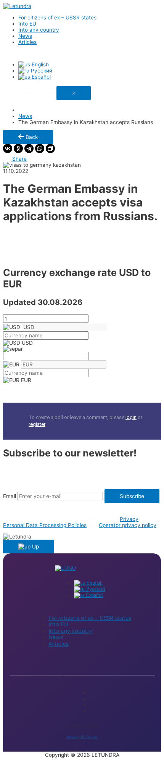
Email (9, 496)
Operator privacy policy (127, 525)
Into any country (38, 30)
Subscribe (132, 496)
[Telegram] (29, 148)
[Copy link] (50, 148)
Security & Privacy (82, 736)
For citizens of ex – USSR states (57, 18)
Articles (27, 42)
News (25, 36)
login (131, 417)
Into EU (27, 24)
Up (35, 546)
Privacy (129, 519)
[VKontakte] (7, 148)
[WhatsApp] (39, 148)
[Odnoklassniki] (18, 148)
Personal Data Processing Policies (45, 525)
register (37, 424)
